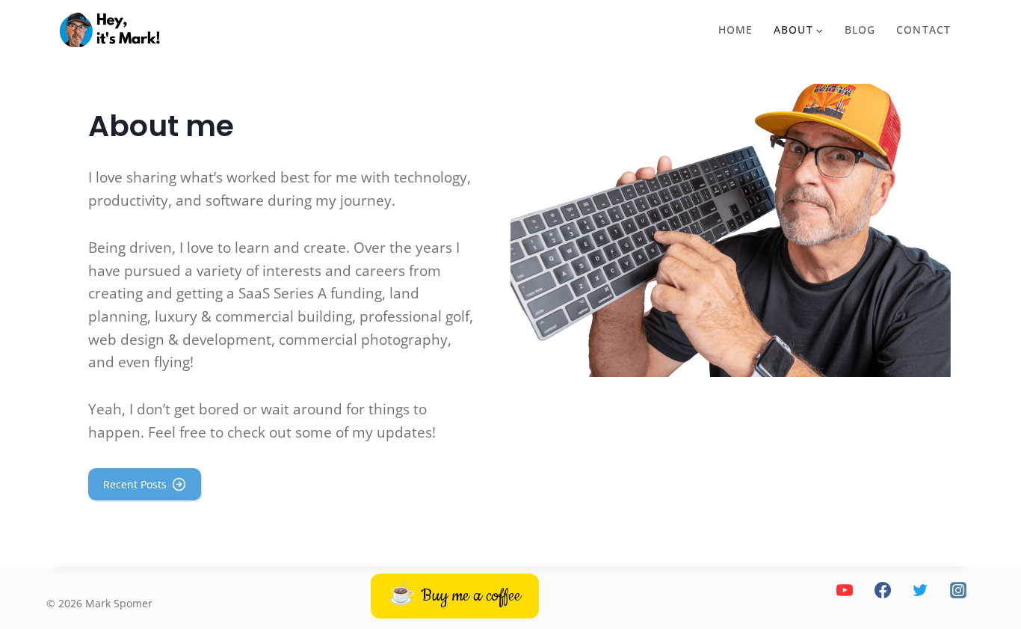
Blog (860, 29)
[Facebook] (882, 590)
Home (735, 29)
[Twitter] (920, 590)
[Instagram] (958, 590)
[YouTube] (844, 590)
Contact (923, 29)
